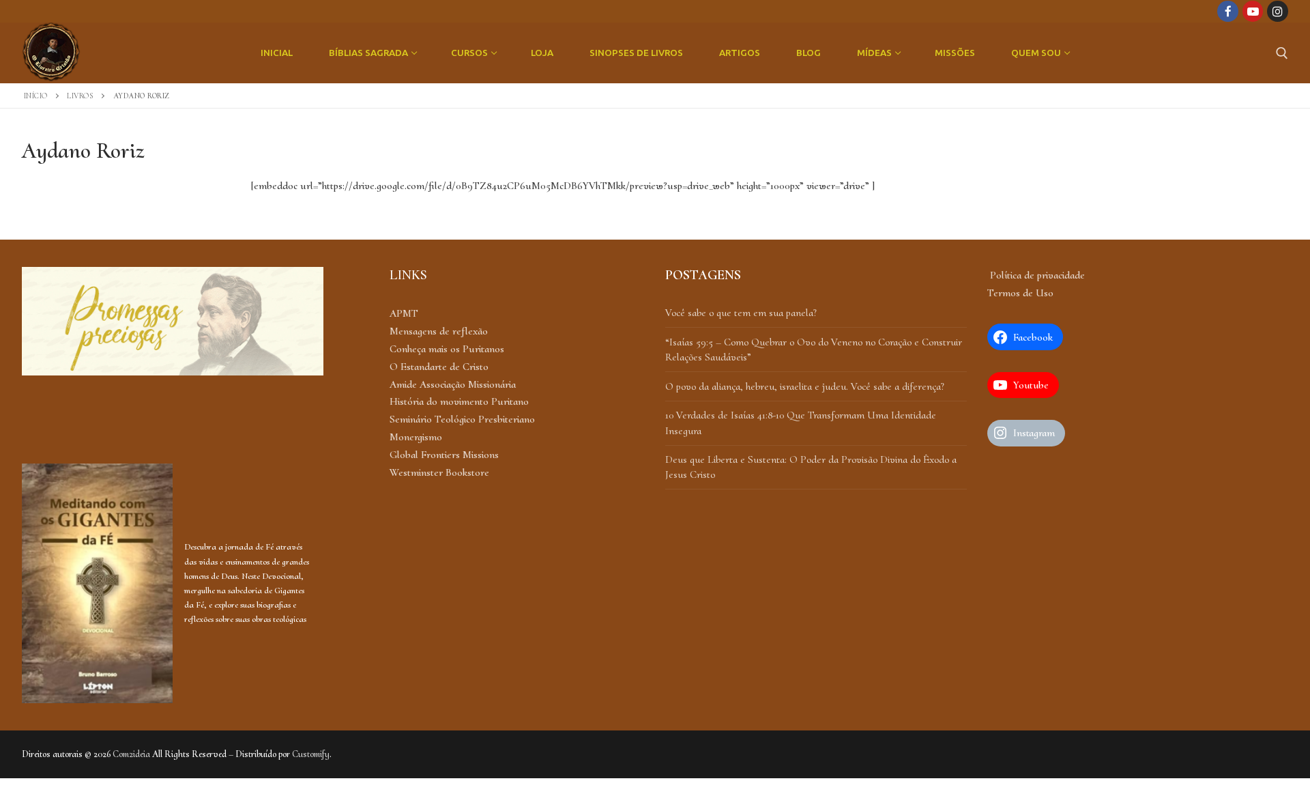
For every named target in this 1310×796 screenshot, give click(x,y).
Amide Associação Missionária (453, 384)
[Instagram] (1277, 11)
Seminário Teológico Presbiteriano (462, 419)
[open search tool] (1282, 53)
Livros (80, 95)
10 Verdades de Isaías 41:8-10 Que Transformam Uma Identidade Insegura (800, 422)
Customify (311, 754)
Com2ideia (131, 754)
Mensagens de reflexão (439, 331)
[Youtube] (1253, 11)
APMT (404, 313)
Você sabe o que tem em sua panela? (741, 312)
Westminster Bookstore (439, 472)
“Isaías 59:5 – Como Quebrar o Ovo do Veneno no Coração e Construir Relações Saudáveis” (813, 349)
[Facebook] (1227, 11)
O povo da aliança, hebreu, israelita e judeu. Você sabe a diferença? (804, 386)
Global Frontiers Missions (444, 454)
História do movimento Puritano (459, 401)
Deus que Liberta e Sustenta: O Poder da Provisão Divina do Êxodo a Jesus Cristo (811, 467)
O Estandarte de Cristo (439, 366)
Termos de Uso (1020, 293)
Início (36, 95)
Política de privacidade (1036, 275)
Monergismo (416, 437)
